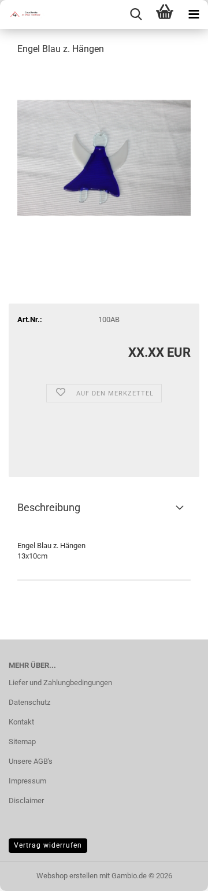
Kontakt (21, 722)
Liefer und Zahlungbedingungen (60, 682)
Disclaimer (26, 800)
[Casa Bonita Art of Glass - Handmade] (23, 14)
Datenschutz (29, 702)
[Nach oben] (176, 874)
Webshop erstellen (67, 875)
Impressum (27, 781)
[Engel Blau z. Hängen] (104, 152)
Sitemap (22, 741)
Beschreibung (48, 507)
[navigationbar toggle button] (193, 14)
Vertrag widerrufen (48, 845)
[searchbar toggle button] (135, 14)
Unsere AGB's (31, 761)
